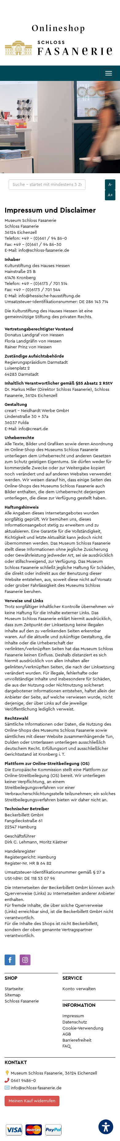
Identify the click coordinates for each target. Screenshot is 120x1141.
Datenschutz (74, 1022)
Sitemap (13, 995)
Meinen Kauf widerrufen (32, 1101)
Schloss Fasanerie (22, 1001)
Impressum (73, 1016)
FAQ (66, 1046)
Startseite (14, 989)
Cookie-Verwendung (82, 1028)
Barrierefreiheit (76, 1040)
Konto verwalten (79, 989)
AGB (66, 1034)
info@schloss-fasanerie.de (36, 1088)
